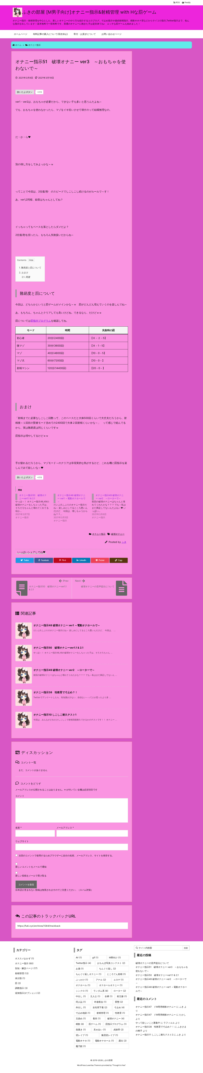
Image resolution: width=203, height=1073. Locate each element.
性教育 (120, 1013)
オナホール (83, 985)
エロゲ (119, 979)
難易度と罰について (30, 267)
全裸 (108, 996)
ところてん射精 (116, 974)
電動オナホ (83, 1040)
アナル (101, 979)
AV (79, 957)
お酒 (80, 968)
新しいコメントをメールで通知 (30, 866)
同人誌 (81, 1001)
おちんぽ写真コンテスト (111, 963)
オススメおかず (24, 958)
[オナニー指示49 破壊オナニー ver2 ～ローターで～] (111, 506)
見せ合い (100, 1029)
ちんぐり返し (107, 968)
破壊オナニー (117, 534)
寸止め (119, 1007)
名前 (18, 827)
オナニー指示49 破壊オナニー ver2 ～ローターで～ (64, 670)
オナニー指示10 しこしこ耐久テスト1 (54, 714)
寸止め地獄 (83, 1013)
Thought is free (119, 1065)
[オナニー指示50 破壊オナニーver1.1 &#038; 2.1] (34, 506)
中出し (81, 996)
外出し (81, 1007)
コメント (19, 795)
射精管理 (22, 973)
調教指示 (21, 988)
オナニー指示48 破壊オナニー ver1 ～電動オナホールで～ (66, 625)
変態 (119, 1001)
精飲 (80, 1024)
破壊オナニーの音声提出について (152, 963)
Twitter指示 (83, 963)
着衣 (97, 1018)
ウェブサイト (22, 841)
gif (95, 957)
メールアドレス (65, 827)
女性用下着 (100, 1007)
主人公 (95, 996)
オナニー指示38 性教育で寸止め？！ (55, 692)
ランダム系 (100, 990)
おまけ (23, 272)
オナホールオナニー (110, 985)
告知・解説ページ (26, 968)
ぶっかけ (82, 979)
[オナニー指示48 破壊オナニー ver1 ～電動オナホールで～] (73, 508)
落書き (81, 1029)
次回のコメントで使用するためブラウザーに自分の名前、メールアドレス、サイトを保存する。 (66, 855)
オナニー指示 (34, 45)
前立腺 (122, 996)
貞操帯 (118, 1029)
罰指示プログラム (41, 320)
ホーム (18, 45)
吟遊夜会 (100, 1001)
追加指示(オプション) (27, 993)
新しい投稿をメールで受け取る (30, 875)
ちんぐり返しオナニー (88, 974)
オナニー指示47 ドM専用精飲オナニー (156, 1006)
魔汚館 (81, 1046)
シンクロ (82, 990)
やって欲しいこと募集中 (148, 1022)
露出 (123, 1040)
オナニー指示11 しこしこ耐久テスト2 (154, 1034)
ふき (124, 542)
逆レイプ (82, 1035)
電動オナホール (104, 1040)
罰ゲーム (95, 1024)
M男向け (115, 957)
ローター (120, 990)
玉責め (81, 1018)
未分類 (20, 978)
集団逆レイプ (109, 1035)
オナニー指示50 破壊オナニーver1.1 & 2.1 (58, 647)
